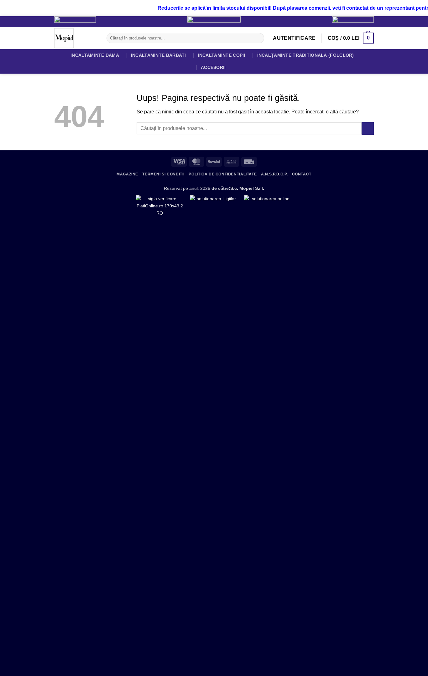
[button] (294, 38)
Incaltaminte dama (94, 55)
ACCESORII (213, 67)
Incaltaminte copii (221, 55)
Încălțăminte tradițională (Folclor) (305, 55)
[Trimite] (258, 38)
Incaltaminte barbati (158, 55)
